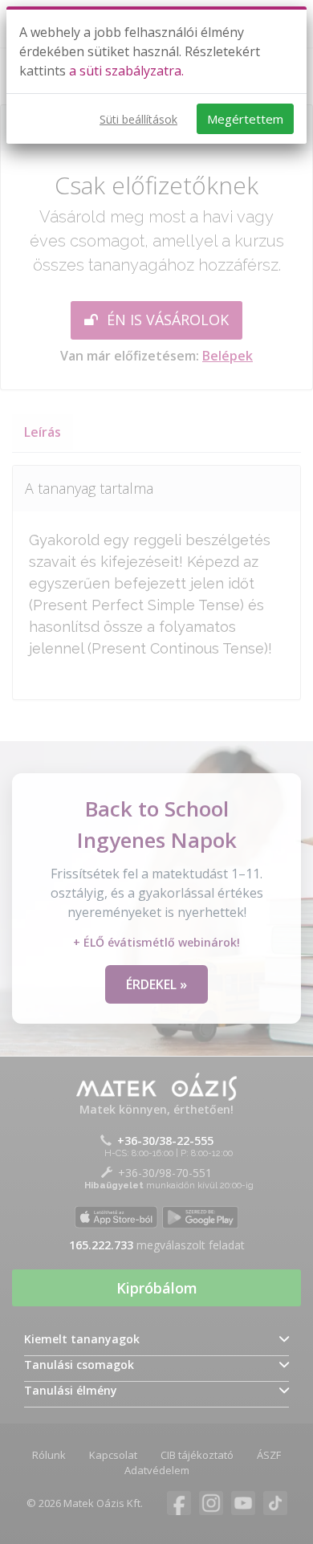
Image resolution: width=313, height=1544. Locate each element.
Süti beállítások (138, 119)
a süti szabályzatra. (126, 70)
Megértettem (245, 119)
